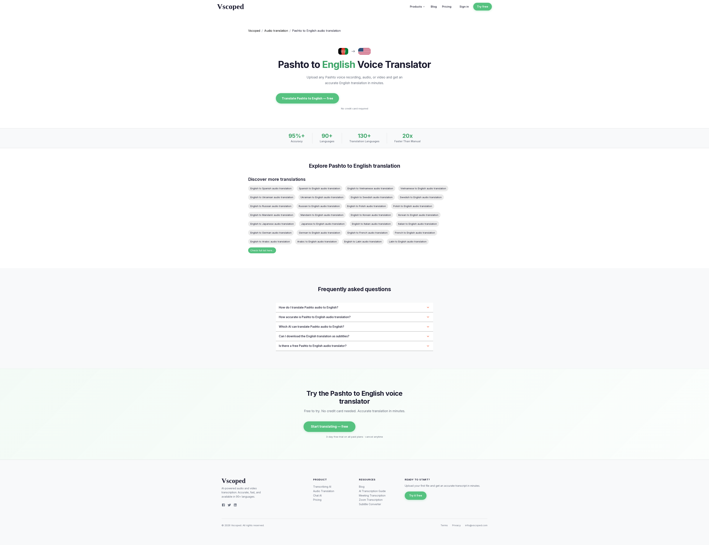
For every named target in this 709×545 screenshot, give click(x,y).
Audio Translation (323, 491)
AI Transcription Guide (372, 491)
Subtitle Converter (370, 504)
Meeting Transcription (372, 495)
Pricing (446, 6)
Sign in (464, 6)
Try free (482, 6)
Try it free (415, 495)
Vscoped (254, 30)
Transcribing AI (322, 486)
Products (416, 6)
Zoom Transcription (371, 499)
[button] (354, 307)
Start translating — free (329, 426)
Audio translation (276, 30)
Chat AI (317, 495)
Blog (434, 6)
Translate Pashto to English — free (307, 98)
